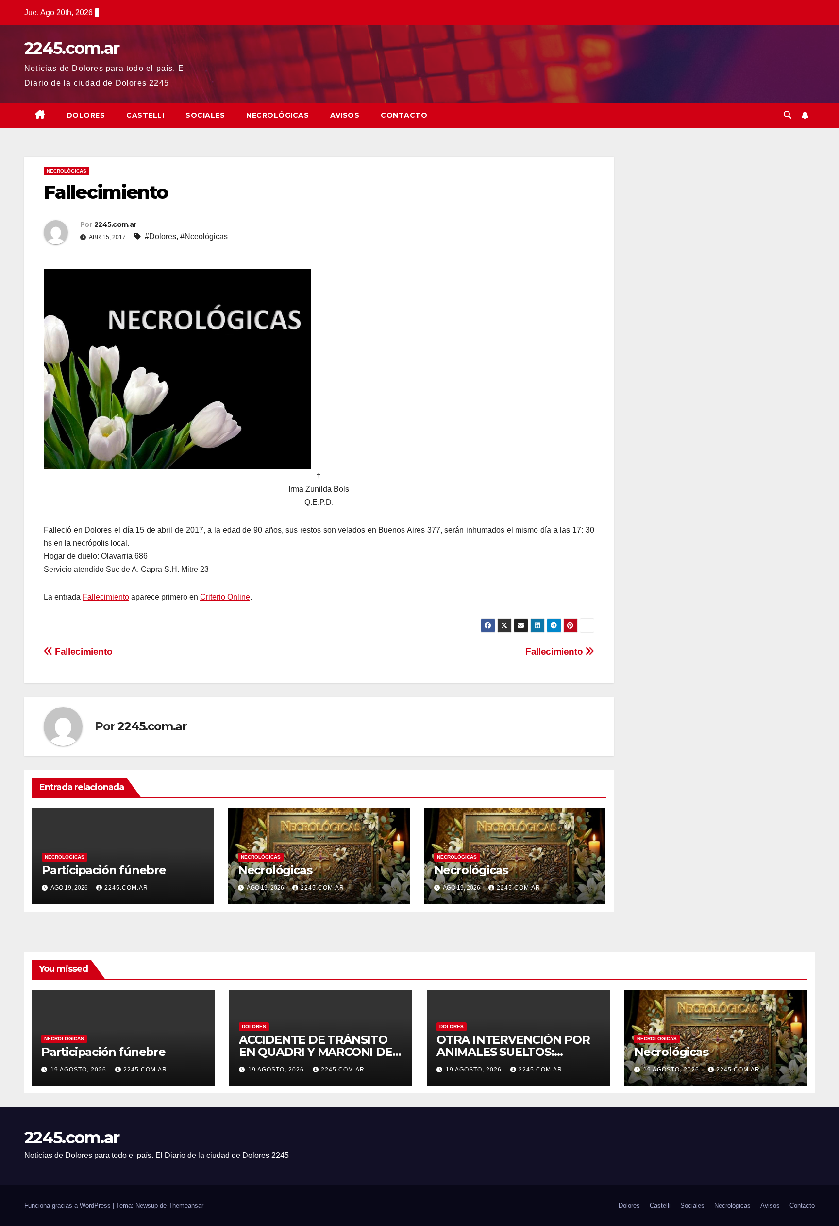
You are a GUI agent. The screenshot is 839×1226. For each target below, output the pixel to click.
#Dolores (160, 236)
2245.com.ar (71, 48)
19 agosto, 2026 (79, 1069)
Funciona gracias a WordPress (68, 1205)
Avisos (344, 115)
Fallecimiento (106, 597)
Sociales (205, 115)
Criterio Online (225, 597)
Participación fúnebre (104, 870)
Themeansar (185, 1205)
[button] (787, 115)
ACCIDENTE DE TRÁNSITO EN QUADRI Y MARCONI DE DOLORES (315, 1052)
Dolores (86, 115)
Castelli (145, 115)
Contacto (404, 115)
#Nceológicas (204, 236)
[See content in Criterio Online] (177, 368)
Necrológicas (277, 115)
